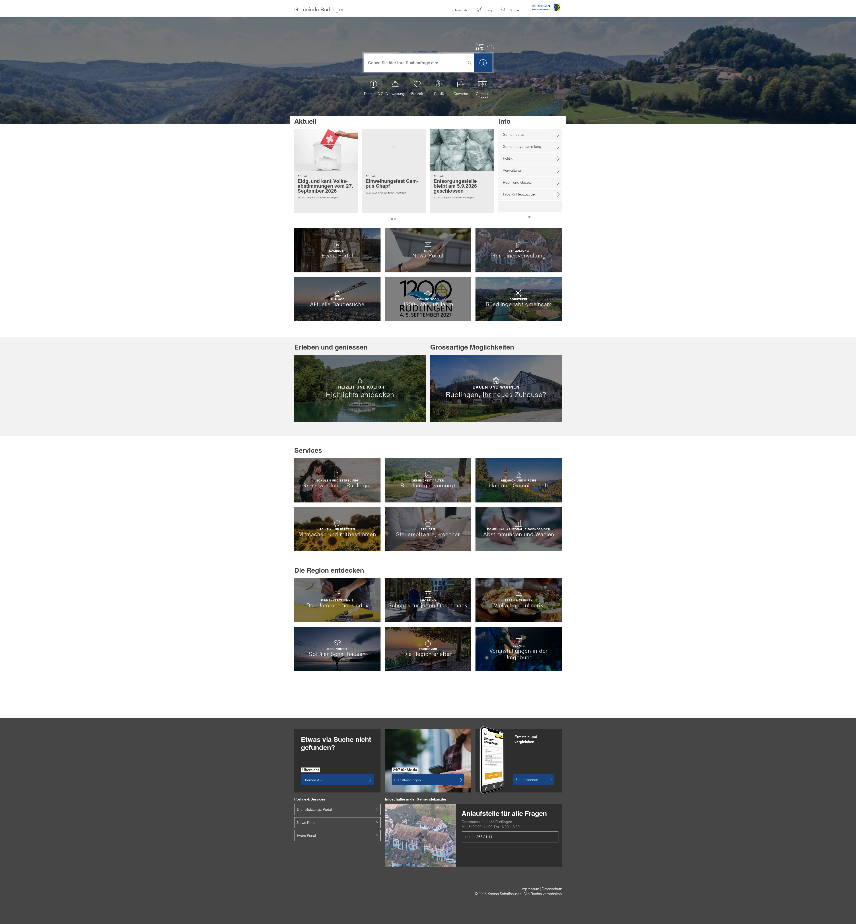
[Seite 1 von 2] (392, 216)
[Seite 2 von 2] (395, 216)
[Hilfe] (483, 63)
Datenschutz (552, 889)
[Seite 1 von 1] (530, 214)
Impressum (530, 889)
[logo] (546, 12)
